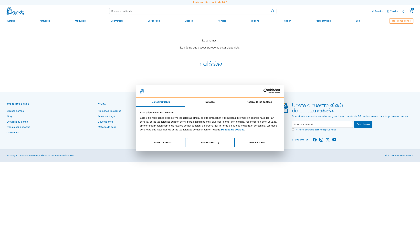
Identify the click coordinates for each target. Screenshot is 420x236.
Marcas (11, 20)
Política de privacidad (54, 155)
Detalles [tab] (210, 101)
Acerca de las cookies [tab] (259, 101)
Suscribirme (363, 124)
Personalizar (208, 142)
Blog (9, 116)
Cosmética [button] (117, 20)
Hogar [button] (287, 20)
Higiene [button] (255, 20)
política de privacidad (325, 129)
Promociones (403, 20)
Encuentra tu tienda (17, 121)
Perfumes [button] (45, 20)
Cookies (70, 155)
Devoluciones (105, 121)
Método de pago (107, 127)
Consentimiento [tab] (161, 101)
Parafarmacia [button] (323, 20)
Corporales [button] (153, 20)
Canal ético (13, 132)
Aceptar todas (257, 142)
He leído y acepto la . (315, 129)
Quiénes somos (15, 110)
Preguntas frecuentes (109, 110)
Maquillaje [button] (80, 20)
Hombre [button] (222, 20)
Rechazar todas (163, 142)
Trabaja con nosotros (18, 127)
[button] (411, 11)
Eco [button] (358, 20)
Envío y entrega (106, 116)
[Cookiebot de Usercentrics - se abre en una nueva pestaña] (266, 91)
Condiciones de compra (30, 155)
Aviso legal (12, 155)
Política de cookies (232, 129)
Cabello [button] (189, 20)
